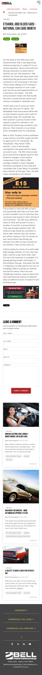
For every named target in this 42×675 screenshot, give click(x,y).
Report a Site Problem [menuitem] (25, 662)
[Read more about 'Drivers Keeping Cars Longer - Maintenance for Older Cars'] (21, 415)
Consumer (33, 9)
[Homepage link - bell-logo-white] (21, 658)
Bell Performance (10, 34)
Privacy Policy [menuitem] (12, 662)
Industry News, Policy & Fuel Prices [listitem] (18, 536)
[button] (12, 645)
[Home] (4, 12)
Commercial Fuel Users (20, 619)
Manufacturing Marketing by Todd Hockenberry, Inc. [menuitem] (20, 664)
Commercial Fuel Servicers (19, 628)
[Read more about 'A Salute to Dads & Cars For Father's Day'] (21, 555)
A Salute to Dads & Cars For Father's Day (19, 572)
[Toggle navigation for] (21, 638)
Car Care (15, 39)
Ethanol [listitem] (26, 456)
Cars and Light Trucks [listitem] (13, 456)
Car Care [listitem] (9, 460)
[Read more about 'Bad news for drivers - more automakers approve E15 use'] (21, 486)
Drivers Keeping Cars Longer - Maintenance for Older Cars (17, 435)
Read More (33, 464)
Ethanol (6, 39)
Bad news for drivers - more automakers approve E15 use (16, 512)
